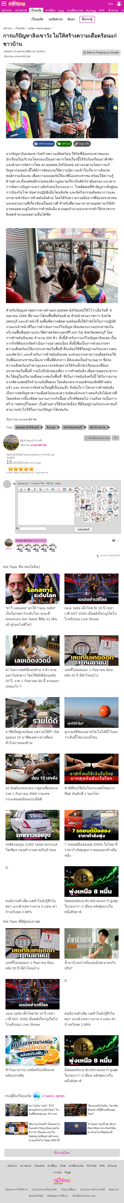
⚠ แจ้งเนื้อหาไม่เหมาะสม (97, 438)
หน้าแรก (6, 10)
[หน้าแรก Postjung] (16, 3)
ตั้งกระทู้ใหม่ (62, 1152)
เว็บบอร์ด (36, 10)
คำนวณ (113, 10)
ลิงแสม (51, 427)
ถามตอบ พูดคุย (53, 1096)
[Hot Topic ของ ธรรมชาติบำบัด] (11, 450)
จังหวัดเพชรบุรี (72, 427)
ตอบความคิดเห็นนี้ (109, 555)
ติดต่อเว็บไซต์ (36, 1196)
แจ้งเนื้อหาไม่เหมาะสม (83, 1196)
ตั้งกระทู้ (87, 19)
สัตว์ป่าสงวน (97, 427)
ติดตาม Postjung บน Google (103, 52)
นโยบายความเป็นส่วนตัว (44, 1189)
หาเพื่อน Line (75, 10)
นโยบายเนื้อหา (68, 1189)
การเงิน (57, 1172)
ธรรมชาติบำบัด (22, 56)
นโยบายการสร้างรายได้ (92, 1189)
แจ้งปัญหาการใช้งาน (57, 1196)
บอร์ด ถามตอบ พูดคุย (39, 28)
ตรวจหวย (21, 10)
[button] (22, 489)
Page (68, 1172)
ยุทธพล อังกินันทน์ (27, 427)
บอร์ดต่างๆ (56, 19)
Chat (61, 10)
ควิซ (101, 10)
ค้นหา (71, 19)
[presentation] (20, 489)
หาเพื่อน (50, 10)
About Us (114, 1189)
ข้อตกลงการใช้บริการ (16, 1189)
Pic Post (91, 10)
